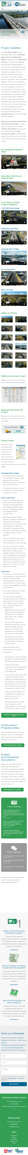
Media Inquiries (14, 1118)
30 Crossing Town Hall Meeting (13, 866)
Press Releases (14, 807)
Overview (14, 1135)
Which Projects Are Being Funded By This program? (14, 967)
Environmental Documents (12, 789)
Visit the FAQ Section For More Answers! (14, 1002)
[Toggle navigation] (2, 9)
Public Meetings (14, 852)
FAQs (14, 1143)
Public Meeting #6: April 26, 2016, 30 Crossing (13, 861)
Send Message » (14, 1084)
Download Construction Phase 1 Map (14, 715)
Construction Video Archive (13, 745)
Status (14, 1137)
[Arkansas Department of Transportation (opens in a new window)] (9, 1151)
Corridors (14, 1139)
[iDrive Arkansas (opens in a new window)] (19, 1151)
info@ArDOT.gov (14, 1127)
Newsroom (14, 1141)
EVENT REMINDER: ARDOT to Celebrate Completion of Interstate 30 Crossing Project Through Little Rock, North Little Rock (14, 813)
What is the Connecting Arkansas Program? (14, 932)
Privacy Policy (12, 1078)
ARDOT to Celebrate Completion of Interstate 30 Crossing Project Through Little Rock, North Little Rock (13, 823)
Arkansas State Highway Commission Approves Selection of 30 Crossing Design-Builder (13, 832)
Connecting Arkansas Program (14, 1097)
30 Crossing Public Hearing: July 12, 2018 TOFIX (13, 856)
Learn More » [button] (14, 950)
